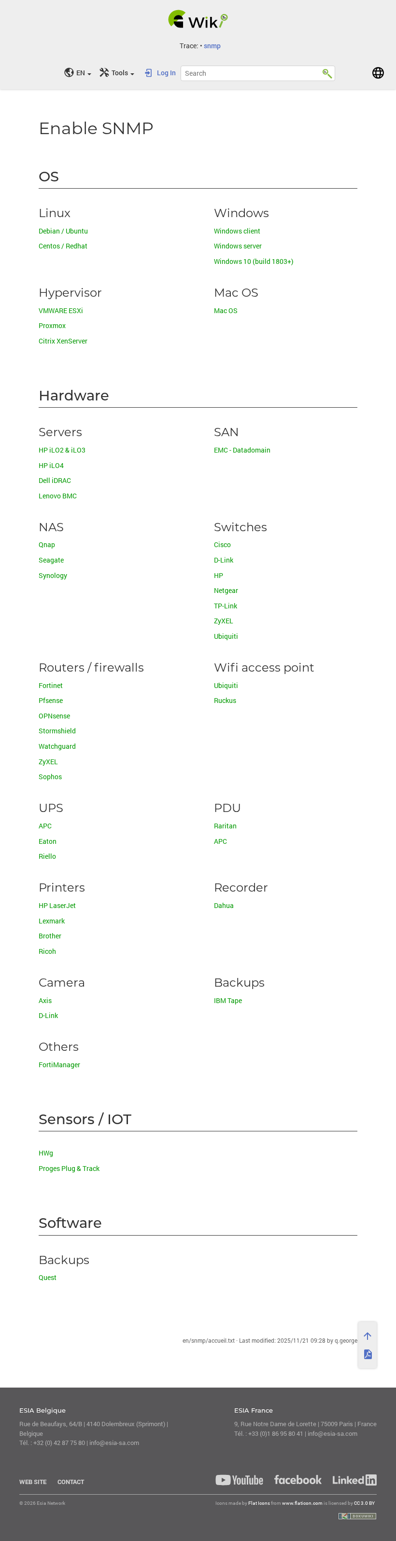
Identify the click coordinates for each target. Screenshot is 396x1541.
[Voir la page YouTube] (239, 1480)
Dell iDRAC (55, 481)
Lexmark (52, 921)
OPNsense (54, 716)
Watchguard (57, 747)
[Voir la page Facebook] (297, 1479)
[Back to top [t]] (367, 1336)
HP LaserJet (57, 906)
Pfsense (51, 701)
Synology (53, 576)
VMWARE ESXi (61, 311)
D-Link (223, 560)
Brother (50, 936)
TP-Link (225, 606)
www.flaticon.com (302, 1503)
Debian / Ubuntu (63, 231)
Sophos (50, 777)
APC (45, 826)
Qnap (47, 545)
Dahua (224, 906)
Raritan (225, 826)
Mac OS (226, 311)
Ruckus (225, 701)
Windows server (238, 246)
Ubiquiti (226, 637)
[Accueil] (198, 19)
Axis (45, 1001)
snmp (212, 45)
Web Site (32, 1481)
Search (328, 71)
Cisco (222, 545)
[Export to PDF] (367, 1354)
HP (218, 576)
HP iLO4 (51, 466)
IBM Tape (228, 1001)
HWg (46, 1153)
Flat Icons (259, 1503)
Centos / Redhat (63, 246)
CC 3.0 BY (364, 1503)
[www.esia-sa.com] (378, 73)
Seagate (51, 560)
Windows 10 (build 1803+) (254, 262)
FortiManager (59, 1065)
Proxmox (52, 326)
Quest (48, 1278)
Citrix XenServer (63, 341)
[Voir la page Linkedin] (352, 1480)
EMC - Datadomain (242, 450)
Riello (47, 857)
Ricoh (47, 952)
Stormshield (57, 731)
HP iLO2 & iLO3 (62, 450)
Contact (70, 1481)
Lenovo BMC (58, 496)
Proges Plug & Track (69, 1169)
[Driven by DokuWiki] (357, 1516)
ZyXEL (223, 621)
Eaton (48, 842)
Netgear (226, 591)
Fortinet (51, 686)
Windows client (237, 231)
